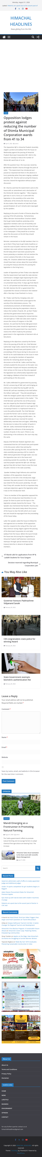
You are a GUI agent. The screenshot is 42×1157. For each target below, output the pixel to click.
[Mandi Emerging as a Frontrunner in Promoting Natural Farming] (21, 805)
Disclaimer (5, 1078)
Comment (6, 709)
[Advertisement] (21, 68)
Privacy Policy (6, 1074)
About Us (5, 1065)
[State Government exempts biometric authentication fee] (21, 654)
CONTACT (5, 1117)
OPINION (6, 818)
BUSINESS (5, 1104)
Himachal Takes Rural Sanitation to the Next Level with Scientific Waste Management (28, 855)
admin (16, 143)
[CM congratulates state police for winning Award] (21, 616)
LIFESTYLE (5, 1100)
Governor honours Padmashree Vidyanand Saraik (19, 602)
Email (4, 747)
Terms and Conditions (9, 1069)
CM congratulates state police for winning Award (19, 640)
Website (5, 757)
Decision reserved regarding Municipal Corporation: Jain (23, 564)
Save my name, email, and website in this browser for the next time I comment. (21, 772)
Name (5, 737)
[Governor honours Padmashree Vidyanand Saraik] (21, 578)
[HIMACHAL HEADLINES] (4, 37)
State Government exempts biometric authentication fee (17, 678)
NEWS (5, 113)
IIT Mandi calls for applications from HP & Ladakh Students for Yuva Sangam (20, 556)
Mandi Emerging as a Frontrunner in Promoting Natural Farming (18, 826)
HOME (4, 1091)
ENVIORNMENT (7, 1108)
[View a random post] (37, 37)
